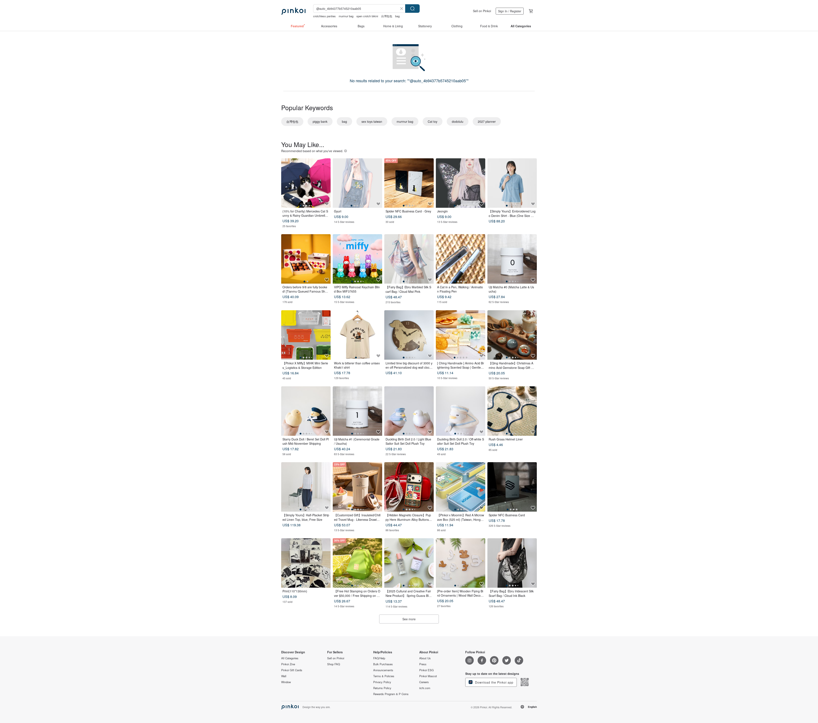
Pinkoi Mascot (428, 676)
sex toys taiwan (371, 121)
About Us (425, 658)
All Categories (289, 658)
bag (397, 16)
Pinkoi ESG (426, 670)
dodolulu (457, 121)
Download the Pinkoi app (493, 682)
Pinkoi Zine (288, 664)
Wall (283, 676)
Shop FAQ (333, 664)
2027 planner (487, 121)
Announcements (383, 670)
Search (412, 8)
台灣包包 (386, 16)
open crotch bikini (367, 16)
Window (286, 682)
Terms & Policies (383, 676)
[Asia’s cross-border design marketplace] (293, 11)
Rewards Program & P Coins (391, 694)
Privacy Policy (382, 682)
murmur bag (346, 16)
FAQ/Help (379, 658)
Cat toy (432, 121)
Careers (424, 682)
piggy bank (320, 121)
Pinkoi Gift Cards (291, 670)
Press (422, 664)
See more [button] (409, 619)
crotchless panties (324, 16)
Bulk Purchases (383, 664)
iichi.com (424, 688)
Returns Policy (382, 688)
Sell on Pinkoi (482, 11)
